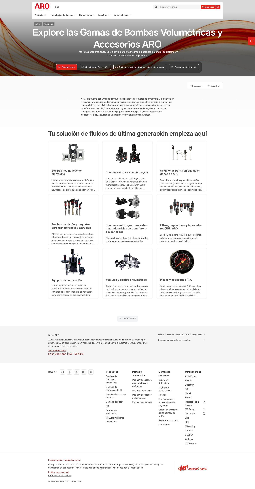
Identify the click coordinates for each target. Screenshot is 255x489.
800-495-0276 (75, 353)
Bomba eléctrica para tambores (116, 396)
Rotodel (189, 430)
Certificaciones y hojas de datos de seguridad (167, 402)
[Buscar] (156, 7)
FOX (187, 389)
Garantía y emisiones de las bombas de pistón (168, 412)
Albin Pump (190, 376)
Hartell (188, 393)
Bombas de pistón (114, 401)
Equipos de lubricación (111, 412)
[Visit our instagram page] (91, 372)
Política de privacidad (58, 472)
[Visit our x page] (76, 372)
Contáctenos (165, 424)
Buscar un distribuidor (164, 381)
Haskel (188, 397)
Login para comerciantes (165, 389)
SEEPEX (189, 434)
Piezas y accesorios (142, 390)
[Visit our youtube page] (83, 372)
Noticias (162, 394)
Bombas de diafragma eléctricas (115, 388)
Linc (187, 417)
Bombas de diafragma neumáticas (111, 379)
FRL (108, 406)
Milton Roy (190, 426)
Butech (188, 380)
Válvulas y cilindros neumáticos (115, 419)
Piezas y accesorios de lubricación (142, 396)
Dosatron (189, 384)
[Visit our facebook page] (69, 372)
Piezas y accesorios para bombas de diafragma (142, 383)
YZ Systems (191, 443)
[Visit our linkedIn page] (62, 372)
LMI (187, 422)
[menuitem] (41, 15)
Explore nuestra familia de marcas (64, 460)
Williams (189, 439)
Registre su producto (168, 420)
